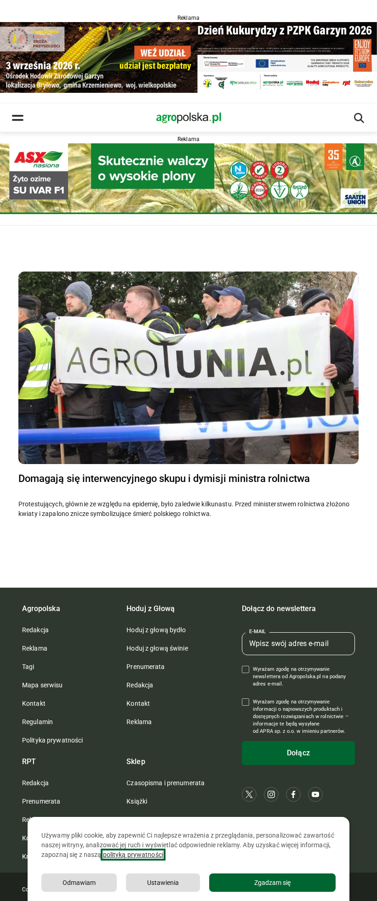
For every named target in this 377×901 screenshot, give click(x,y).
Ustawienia (163, 882)
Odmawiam (79, 882)
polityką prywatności (133, 854)
